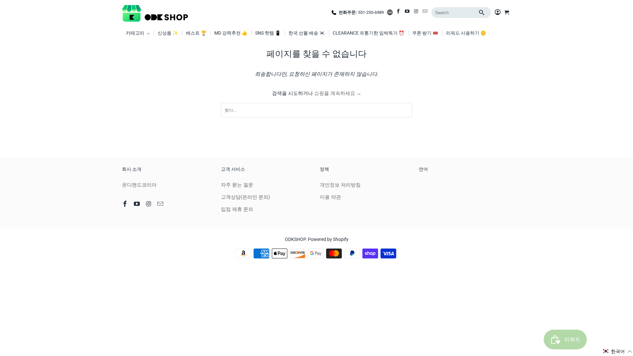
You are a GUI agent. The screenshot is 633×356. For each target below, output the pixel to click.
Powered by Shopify (328, 239)
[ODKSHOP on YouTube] (407, 12)
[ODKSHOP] (155, 12)
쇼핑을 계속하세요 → (337, 93)
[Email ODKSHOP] (425, 12)
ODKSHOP (295, 239)
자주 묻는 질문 (237, 185)
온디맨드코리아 (139, 185)
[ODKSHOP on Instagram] (416, 12)
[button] (617, 351)
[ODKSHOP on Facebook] (399, 12)
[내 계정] (497, 12)
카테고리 (135, 33)
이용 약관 (330, 197)
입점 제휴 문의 (237, 209)
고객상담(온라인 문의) (245, 197)
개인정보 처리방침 (340, 185)
